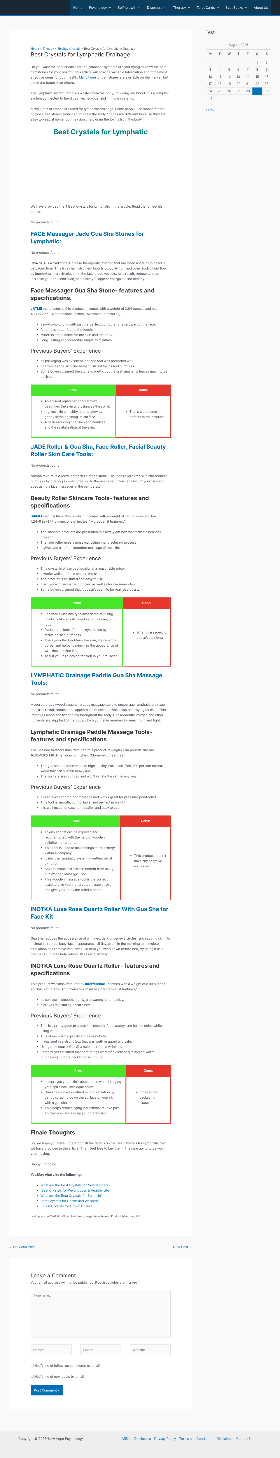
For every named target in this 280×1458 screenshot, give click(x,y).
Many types (88, 77)
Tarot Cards (206, 7)
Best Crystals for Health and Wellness (69, 1201)
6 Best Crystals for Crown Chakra (67, 1206)
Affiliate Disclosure (136, 1439)
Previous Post (22, 1247)
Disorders (154, 7)
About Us (261, 7)
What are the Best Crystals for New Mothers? (75, 1185)
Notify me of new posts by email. (59, 1376)
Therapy (179, 7)
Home (77, 7)
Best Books (234, 7)
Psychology (98, 7)
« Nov (210, 110)
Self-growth (127, 7)
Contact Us (244, 1439)
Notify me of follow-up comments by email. (67, 1365)
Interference (95, 984)
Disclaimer (225, 1439)
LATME (36, 308)
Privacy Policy (165, 1439)
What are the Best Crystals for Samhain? (71, 1196)
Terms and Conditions (196, 1439)
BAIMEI (36, 516)
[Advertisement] (101, 171)
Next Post (182, 1247)
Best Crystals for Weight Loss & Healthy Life (74, 1190)
